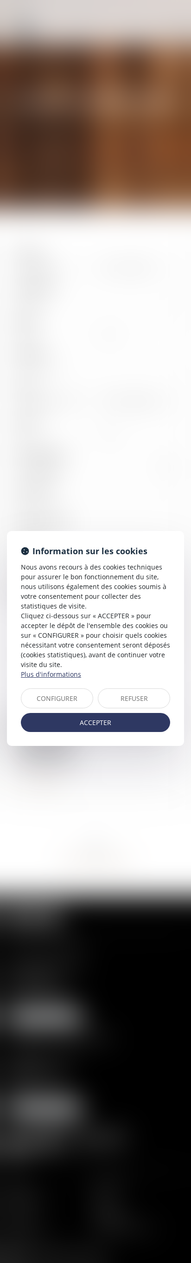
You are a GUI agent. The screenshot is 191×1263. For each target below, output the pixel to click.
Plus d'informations (51, 674)
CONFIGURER (57, 698)
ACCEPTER (95, 722)
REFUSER (134, 698)
